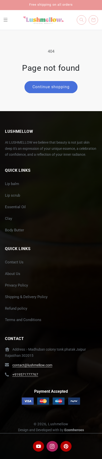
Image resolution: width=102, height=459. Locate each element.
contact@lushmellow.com (32, 365)
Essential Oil (15, 207)
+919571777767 (25, 374)
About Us (12, 274)
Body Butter (14, 230)
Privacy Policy (16, 285)
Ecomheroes (74, 430)
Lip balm (12, 184)
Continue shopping (51, 87)
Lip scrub (12, 195)
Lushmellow (58, 424)
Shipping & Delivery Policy (26, 297)
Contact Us (14, 262)
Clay (8, 218)
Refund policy (16, 308)
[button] (5, 20)
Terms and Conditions (23, 320)
